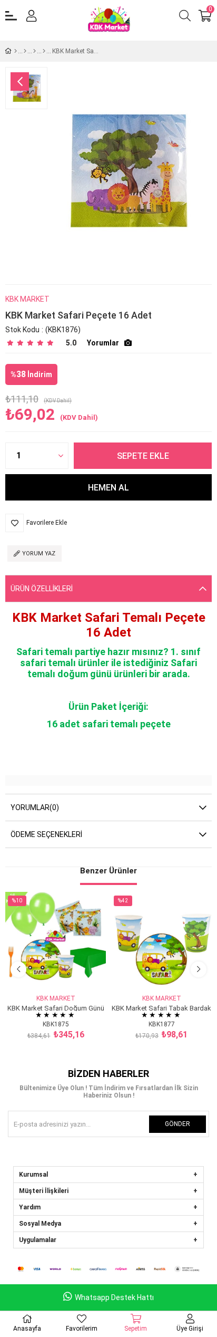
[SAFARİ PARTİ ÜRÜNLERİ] (44, 51)
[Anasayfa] (15, 51)
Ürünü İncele (67, 973)
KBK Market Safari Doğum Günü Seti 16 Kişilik (55, 1007)
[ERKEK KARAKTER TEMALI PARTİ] (34, 51)
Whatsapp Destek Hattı (114, 1297)
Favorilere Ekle (44, 973)
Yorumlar (103, 343)
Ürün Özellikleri (42, 588)
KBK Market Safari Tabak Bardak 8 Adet (161, 1007)
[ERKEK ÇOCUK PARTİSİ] (25, 51)
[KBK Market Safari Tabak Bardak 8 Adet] (161, 942)
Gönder (177, 1124)
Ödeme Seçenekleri (46, 834)
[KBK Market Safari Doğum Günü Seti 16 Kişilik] (55, 942)
